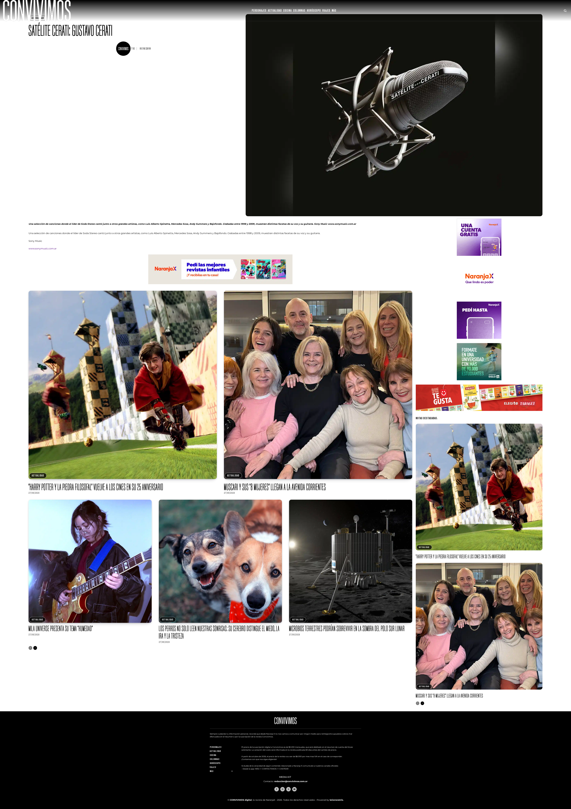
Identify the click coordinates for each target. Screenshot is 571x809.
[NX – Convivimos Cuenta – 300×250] (479, 258)
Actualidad (38, 475)
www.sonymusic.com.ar (43, 248)
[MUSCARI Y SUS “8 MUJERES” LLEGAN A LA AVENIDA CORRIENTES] (318, 385)
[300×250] (479, 299)
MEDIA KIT (285, 777)
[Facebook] (276, 789)
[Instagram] (282, 789)
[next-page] (35, 648)
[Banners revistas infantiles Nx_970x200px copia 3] (220, 286)
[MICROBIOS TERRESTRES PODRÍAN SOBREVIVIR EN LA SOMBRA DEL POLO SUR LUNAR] (350, 561)
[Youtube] (294, 789)
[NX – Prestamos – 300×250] (479, 341)
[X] (288, 789)
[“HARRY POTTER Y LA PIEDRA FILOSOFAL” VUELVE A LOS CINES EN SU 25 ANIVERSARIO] (123, 385)
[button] (565, 11)
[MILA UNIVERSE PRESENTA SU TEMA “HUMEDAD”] (90, 561)
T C (133, 48)
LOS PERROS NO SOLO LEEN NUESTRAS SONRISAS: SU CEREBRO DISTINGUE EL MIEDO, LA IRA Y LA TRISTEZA (219, 632)
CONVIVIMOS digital (241, 800)
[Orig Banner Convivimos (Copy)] (479, 413)
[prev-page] (30, 648)
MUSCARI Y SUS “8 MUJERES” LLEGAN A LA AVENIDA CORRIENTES (275, 487)
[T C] (123, 48)
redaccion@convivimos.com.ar (291, 781)
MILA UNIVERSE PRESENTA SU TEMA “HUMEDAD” (61, 628)
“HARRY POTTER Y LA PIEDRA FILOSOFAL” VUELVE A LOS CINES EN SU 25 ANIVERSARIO (96, 487)
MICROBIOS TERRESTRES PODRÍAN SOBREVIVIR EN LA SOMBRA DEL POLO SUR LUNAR (347, 628)
